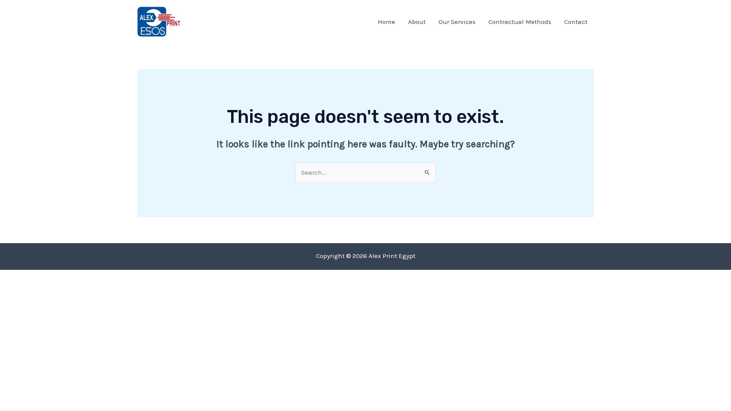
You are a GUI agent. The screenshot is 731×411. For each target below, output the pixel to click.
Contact (575, 21)
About (417, 21)
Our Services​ (457, 21)
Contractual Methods (519, 21)
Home (386, 21)
